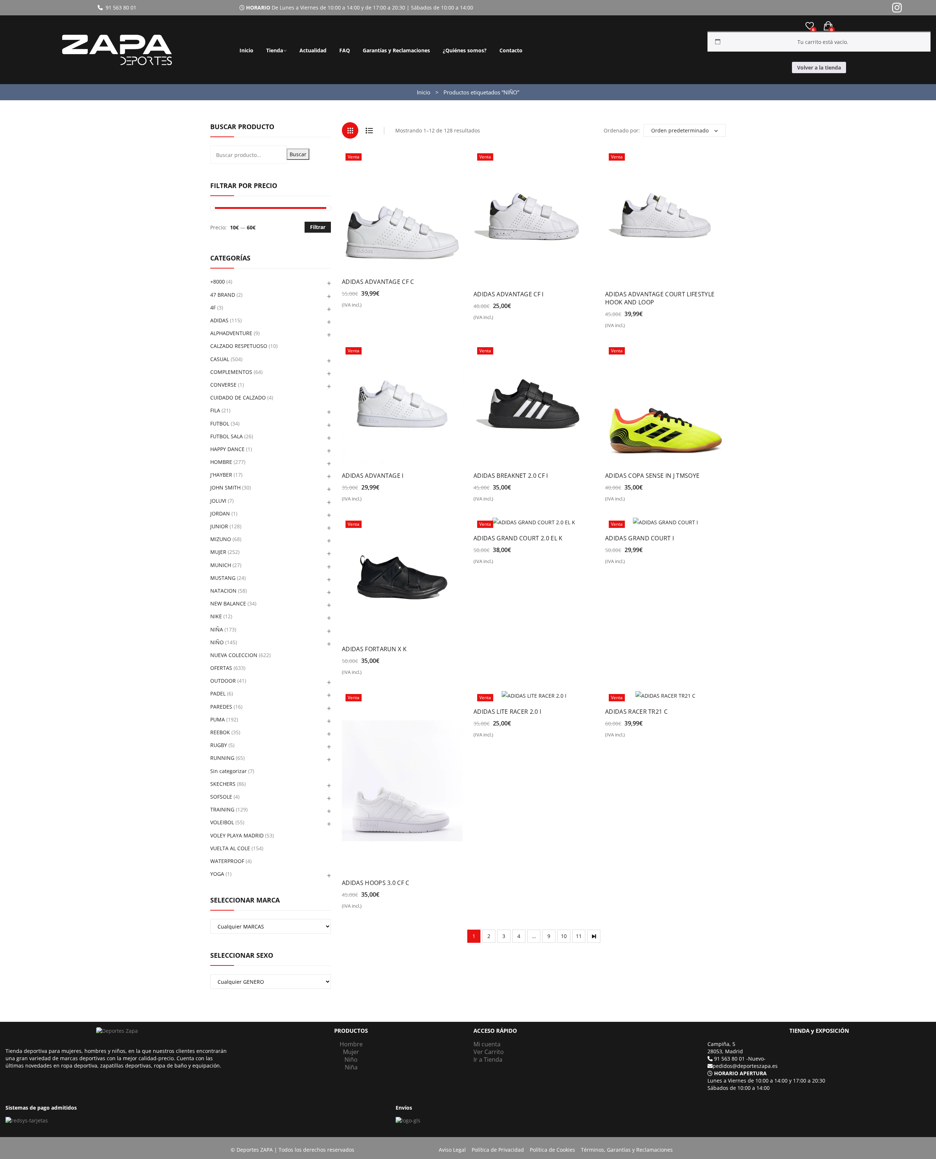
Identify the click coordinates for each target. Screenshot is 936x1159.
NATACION (223, 590)
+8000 (217, 281)
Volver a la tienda (819, 67)
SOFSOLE (221, 796)
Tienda (274, 50)
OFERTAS (221, 667)
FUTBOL (219, 423)
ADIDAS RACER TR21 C (636, 712)
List (369, 130)
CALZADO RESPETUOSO (238, 345)
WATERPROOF (227, 861)
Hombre (351, 1044)
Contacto (510, 50)
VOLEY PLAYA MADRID (237, 835)
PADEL (218, 693)
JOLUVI (218, 500)
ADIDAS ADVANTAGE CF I (508, 294)
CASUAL (219, 359)
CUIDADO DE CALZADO (238, 397)
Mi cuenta (487, 1044)
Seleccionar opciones (373, 307)
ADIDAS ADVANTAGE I (373, 476)
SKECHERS (222, 783)
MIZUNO (220, 539)
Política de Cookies (552, 1149)
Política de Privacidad (498, 1149)
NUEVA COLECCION (233, 655)
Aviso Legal (452, 1149)
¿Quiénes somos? (465, 50)
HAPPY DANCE (227, 449)
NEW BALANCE (228, 603)
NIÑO (217, 642)
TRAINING (222, 809)
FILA (215, 410)
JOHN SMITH (225, 487)
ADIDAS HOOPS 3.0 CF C (376, 883)
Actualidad (313, 50)
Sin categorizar (228, 771)
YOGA (217, 873)
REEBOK (220, 732)
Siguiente (593, 936)
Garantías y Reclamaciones (396, 50)
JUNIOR (219, 526)
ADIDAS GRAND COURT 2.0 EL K (518, 538)
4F (213, 307)
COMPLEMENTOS (231, 371)
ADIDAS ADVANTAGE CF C (378, 282)
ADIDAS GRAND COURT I (639, 538)
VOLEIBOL (222, 822)
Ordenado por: (622, 130)
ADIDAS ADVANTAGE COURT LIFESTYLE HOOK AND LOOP (659, 298)
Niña (351, 1067)
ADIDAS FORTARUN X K (374, 649)
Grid (350, 130)
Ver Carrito (488, 1052)
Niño (351, 1059)
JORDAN (220, 513)
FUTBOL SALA (226, 436)
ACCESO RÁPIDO (495, 1031)
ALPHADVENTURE (231, 333)
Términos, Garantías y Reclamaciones (627, 1149)
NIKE (216, 616)
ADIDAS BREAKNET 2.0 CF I (510, 476)
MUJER (218, 551)
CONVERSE (223, 384)
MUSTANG (222, 577)
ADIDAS (219, 320)
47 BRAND (222, 294)
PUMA (217, 719)
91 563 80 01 (119, 7)
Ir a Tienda (487, 1059)
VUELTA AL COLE (230, 848)
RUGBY (218, 745)
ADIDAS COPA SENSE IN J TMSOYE (652, 476)
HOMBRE (221, 461)
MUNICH (220, 565)
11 (579, 936)
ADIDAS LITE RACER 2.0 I (507, 712)
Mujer (351, 1052)
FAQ (344, 50)
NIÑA (216, 629)
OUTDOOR (223, 680)
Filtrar (317, 227)
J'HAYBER (221, 474)
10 (564, 936)
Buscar (298, 154)
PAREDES (221, 706)
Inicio (246, 50)
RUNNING (222, 757)
